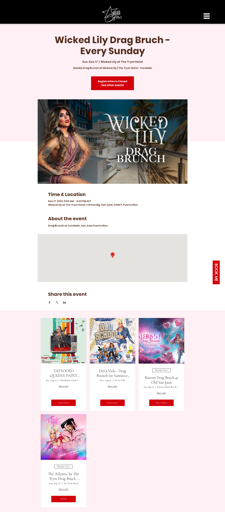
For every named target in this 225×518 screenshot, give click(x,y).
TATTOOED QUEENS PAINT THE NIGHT (63, 373)
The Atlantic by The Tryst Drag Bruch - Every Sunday (63, 476)
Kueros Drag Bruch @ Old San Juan (161, 380)
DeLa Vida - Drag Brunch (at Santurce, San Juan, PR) (113, 373)
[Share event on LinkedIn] (64, 302)
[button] (207, 16)
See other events (112, 85)
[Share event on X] (57, 302)
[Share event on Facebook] (49, 302)
